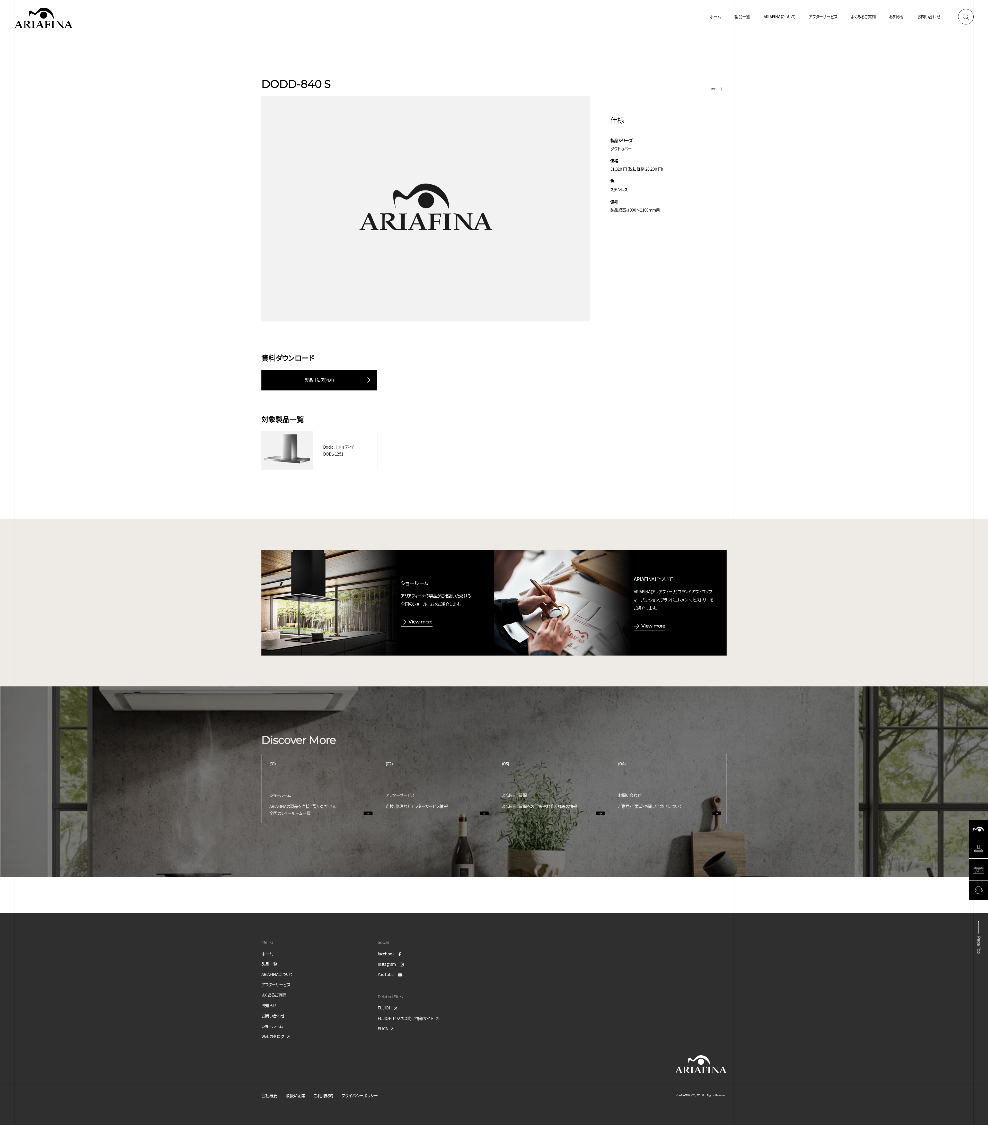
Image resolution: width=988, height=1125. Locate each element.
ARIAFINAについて (779, 16)
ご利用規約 (323, 1095)
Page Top (979, 945)
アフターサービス (823, 16)
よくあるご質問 (863, 16)
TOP (713, 89)
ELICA (383, 1028)
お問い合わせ (928, 16)
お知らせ (896, 16)
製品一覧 (742, 16)
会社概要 (269, 1095)
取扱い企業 (295, 1095)
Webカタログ (272, 1036)
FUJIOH (385, 1008)
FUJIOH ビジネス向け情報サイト (405, 1018)
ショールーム (272, 1026)
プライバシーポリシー (359, 1095)
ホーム (715, 16)
